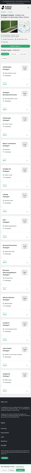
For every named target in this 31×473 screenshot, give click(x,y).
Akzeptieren (20, 470)
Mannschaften (5, 432)
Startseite (3, 428)
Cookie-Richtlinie (20, 466)
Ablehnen (12, 470)
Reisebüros (4, 441)
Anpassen (4, 470)
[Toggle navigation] (28, 7)
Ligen (2, 437)
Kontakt (4, 458)
